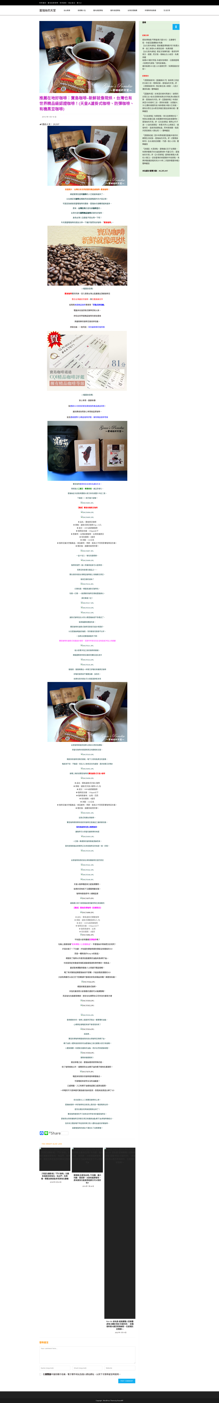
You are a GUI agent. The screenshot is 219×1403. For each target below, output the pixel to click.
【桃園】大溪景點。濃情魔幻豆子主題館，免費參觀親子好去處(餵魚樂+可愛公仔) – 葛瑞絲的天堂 (160, 152)
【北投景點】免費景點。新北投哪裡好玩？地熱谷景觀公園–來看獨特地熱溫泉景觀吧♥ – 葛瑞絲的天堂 (160, 119)
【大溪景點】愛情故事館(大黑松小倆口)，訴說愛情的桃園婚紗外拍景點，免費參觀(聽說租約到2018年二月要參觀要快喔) (160, 157)
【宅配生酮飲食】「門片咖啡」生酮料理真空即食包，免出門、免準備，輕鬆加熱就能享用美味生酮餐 (55, 1176)
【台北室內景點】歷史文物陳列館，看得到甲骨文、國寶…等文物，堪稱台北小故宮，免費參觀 (160, 54)
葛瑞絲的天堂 (47, 10)
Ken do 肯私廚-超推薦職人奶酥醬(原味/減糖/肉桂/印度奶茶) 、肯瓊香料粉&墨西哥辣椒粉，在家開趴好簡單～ (120, 1325)
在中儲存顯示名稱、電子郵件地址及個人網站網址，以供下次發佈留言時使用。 (82, 1374)
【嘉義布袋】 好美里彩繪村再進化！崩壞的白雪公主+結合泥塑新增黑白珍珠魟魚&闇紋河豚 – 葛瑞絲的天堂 (160, 96)
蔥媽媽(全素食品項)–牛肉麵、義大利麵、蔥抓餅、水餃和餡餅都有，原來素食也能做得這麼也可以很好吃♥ (87, 1179)
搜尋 (144, 22)
